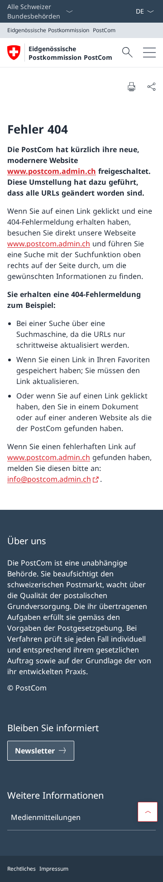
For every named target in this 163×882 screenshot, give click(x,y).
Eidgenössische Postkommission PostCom (70, 53)
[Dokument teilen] (151, 86)
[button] (148, 812)
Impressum (53, 868)
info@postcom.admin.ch (49, 479)
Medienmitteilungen (46, 817)
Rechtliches (21, 868)
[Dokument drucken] (131, 86)
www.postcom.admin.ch (51, 171)
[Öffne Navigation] (149, 52)
